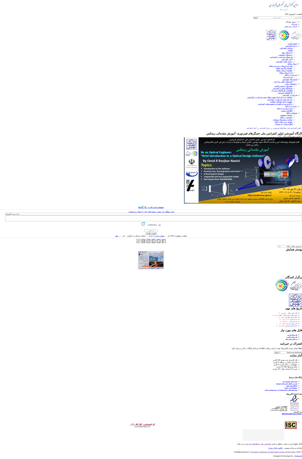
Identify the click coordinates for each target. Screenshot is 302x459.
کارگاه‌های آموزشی (285, 93)
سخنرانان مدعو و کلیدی (283, 86)
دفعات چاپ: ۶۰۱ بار (156, 236)
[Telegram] (153, 241)
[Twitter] (159, 241)
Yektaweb (298, 456)
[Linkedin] (148, 241)
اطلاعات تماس (287, 111)
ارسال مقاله (292, 64)
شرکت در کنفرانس (289, 95)
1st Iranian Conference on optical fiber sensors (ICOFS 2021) (273, 452)
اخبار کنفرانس (287, 59)
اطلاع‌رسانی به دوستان (284, 124)
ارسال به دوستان (135, 212)
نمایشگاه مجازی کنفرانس (283, 88)
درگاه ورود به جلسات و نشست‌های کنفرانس (275, 104)
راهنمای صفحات (286, 115)
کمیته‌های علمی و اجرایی (283, 82)
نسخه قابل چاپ (149, 212)
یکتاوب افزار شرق (275, 448)
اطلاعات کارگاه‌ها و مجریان (282, 91)
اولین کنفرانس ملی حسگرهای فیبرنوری (259, 444)
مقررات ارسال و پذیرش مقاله (281, 66)
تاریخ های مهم (287, 53)
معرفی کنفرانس (286, 48)
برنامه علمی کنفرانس (284, 61)
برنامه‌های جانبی (291, 84)
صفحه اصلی (292, 44)
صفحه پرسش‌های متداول (283, 120)
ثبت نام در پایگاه (291, 75)
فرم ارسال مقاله (286, 73)
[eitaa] (138, 241)
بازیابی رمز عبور (291, 26)
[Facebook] (164, 241)
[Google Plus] (143, 241)
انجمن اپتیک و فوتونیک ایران (290, 381)
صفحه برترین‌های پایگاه (284, 122)
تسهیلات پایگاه (291, 113)
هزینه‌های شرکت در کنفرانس (281, 57)
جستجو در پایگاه (286, 117)
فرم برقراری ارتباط (285, 108)
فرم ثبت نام (288, 77)
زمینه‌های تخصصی (285, 55)
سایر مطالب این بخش (165, 212)
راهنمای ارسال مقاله (284, 70)
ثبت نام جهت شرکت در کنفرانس (280, 100)
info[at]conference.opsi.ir (292, 414)
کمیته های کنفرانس (289, 79)
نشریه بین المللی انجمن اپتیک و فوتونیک (286, 383)
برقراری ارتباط (291, 106)
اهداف (290, 50)
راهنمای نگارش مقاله (284, 68)
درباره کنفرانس (291, 46)
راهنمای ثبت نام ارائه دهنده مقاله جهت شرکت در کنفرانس (270, 97)
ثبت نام (294, 24)
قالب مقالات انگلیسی (292, 337)
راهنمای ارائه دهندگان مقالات (281, 102)
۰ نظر (117, 236)
